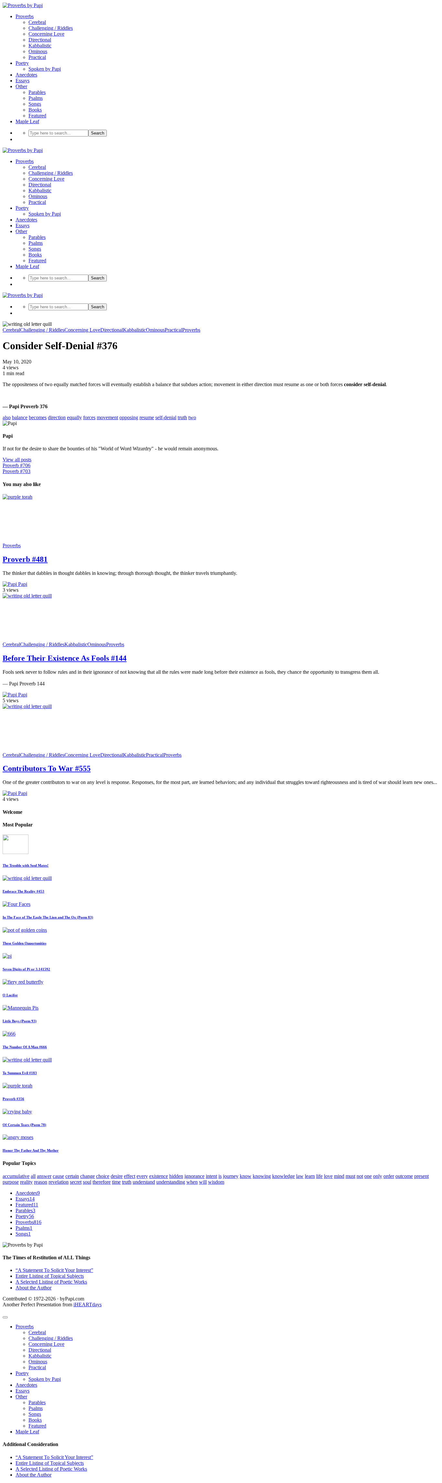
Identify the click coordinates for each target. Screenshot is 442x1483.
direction (57, 417)
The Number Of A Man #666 (25, 1047)
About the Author (33, 1287)
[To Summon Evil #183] (27, 1059)
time (116, 1182)
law (300, 1176)
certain (72, 1176)
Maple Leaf (27, 121)
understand (144, 1182)
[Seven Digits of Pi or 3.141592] (7, 956)
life (319, 1176)
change (87, 1176)
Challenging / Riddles (50, 28)
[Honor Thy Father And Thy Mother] (18, 1137)
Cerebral (37, 22)
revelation (59, 1182)
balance (20, 417)
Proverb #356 (13, 1099)
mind (339, 1176)
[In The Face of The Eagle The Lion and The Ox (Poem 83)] (16, 904)
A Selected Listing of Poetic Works (51, 1282)
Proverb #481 (25, 559)
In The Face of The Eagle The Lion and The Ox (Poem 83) (48, 917)
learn (310, 1176)
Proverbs (25, 16)
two (192, 417)
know (245, 1176)
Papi (22, 584)
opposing (128, 417)
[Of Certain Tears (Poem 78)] (17, 1111)
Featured (37, 115)
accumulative (16, 1176)
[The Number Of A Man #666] (9, 1034)
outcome (404, 1176)
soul (87, 1182)
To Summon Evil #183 (20, 1073)
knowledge (283, 1176)
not (360, 1176)
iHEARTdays (87, 1304)
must (350, 1176)
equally (74, 417)
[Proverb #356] (17, 1085)
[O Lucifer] (23, 982)
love (328, 1176)
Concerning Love (46, 34)
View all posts (17, 459)
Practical (37, 57)
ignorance (194, 1176)
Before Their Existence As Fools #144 (65, 658)
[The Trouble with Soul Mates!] (15, 852)
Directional (39, 39)
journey (230, 1176)
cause (58, 1176)
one (368, 1176)
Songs (34, 104)
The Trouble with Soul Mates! (26, 865)
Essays (22, 80)
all (33, 1176)
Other (21, 86)
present (421, 1176)
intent (211, 1176)
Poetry (22, 63)
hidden (176, 1176)
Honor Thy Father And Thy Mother (31, 1150)
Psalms (35, 98)
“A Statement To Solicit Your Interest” (54, 1270)
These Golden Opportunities (24, 943)
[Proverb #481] (51, 497)
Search (97, 133)
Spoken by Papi (44, 69)
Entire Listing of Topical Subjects (50, 1276)
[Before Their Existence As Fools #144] (51, 596)
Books (35, 110)
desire (117, 1176)
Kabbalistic (39, 45)
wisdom (216, 1182)
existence (158, 1176)
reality (26, 1182)
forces (89, 417)
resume (146, 417)
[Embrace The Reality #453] (27, 878)
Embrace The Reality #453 (23, 891)
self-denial (165, 417)
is (220, 1176)
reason (40, 1182)
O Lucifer (10, 995)
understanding (170, 1182)
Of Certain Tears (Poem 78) (24, 1125)
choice (102, 1176)
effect (129, 1176)
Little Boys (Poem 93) (20, 1021)
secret (76, 1182)
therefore (102, 1182)
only (377, 1176)
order (388, 1176)
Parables (37, 92)
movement (107, 417)
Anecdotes (26, 74)
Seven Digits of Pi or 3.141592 (26, 969)
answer (44, 1176)
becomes (38, 417)
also (7, 417)
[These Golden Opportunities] (25, 930)
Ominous (37, 51)
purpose (11, 1182)
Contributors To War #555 (47, 768)
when (192, 1182)
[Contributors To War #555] (51, 706)
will (203, 1182)
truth (182, 417)
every (142, 1176)
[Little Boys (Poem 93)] (21, 1008)
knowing (262, 1176)
